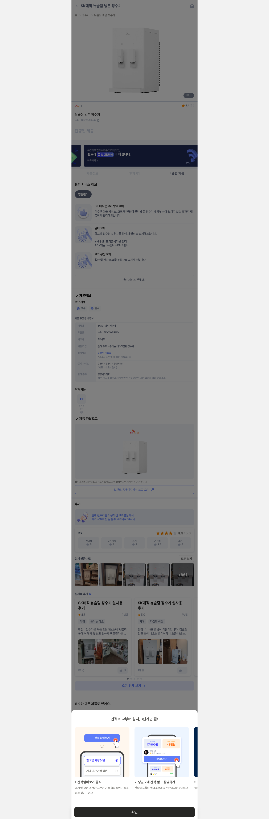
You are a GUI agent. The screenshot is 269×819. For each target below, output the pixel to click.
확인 (134, 812)
